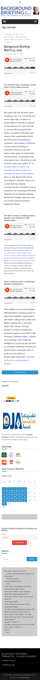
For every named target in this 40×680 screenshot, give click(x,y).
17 (9, 496)
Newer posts (21, 372)
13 (24, 493)
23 (4, 500)
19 (19, 496)
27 (24, 500)
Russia (13, 39)
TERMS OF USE (9, 665)
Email (3, 534)
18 (14, 496)
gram (22, 54)
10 (9, 493)
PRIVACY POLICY (9, 660)
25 (14, 500)
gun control (19, 37)
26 (19, 500)
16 (4, 496)
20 (24, 496)
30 (4, 504)
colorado (11, 37)
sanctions (20, 39)
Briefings (9, 34)
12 (19, 493)
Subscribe (19, 543)
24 (9, 500)
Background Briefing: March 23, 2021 (17, 48)
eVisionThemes (25, 678)
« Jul (3, 507)
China (17, 34)
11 (14, 493)
